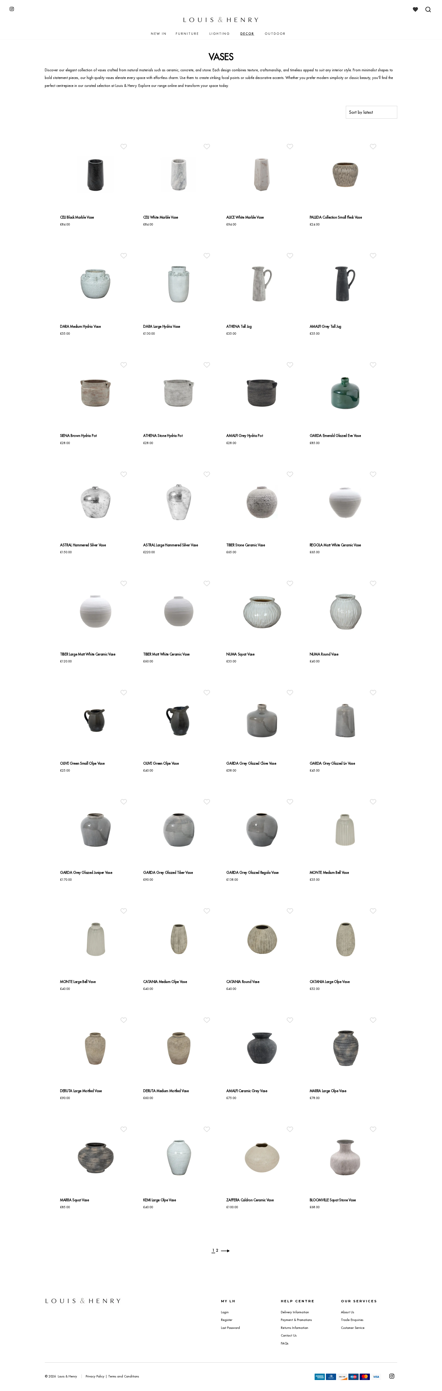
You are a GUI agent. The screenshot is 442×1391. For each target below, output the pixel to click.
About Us (347, 1312)
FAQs (284, 1343)
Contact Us (288, 1335)
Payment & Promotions (296, 1320)
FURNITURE (187, 34)
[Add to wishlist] (123, 146)
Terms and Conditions (123, 1376)
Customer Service (352, 1328)
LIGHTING (219, 34)
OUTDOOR (275, 34)
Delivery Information (295, 1312)
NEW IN (159, 34)
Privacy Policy (95, 1376)
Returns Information (294, 1328)
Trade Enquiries (352, 1320)
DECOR (247, 34)
